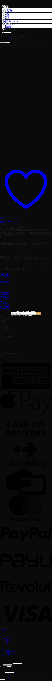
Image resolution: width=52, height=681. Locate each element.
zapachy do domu (11, 254)
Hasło (1, 665)
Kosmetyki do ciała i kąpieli (7, 23)
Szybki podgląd (2, 218)
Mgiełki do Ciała (8, 26)
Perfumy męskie (5, 328)
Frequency (7, 14)
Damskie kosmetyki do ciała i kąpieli (9, 24)
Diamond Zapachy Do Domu (8, 11)
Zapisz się (38, 313)
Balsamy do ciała (8, 27)
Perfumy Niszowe (5, 6)
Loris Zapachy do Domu (7, 8)
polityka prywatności (5, 677)
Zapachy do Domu (5, 7)
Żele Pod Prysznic (9, 25)
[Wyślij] (2, 15)
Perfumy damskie (5, 327)
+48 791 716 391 (2, 340)
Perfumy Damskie (6, 13)
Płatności (3, 322)
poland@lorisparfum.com (4, 338)
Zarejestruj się (2, 679)
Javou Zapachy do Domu (8, 9)
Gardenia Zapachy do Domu (8, 10)
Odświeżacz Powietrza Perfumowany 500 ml (11, 21)
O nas (3, 30)
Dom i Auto (4, 19)
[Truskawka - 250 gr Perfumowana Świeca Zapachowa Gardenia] (26, 136)
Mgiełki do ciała (4, 332)
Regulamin (4, 29)
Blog (3, 28)
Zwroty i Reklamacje (5, 319)
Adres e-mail (2, 672)
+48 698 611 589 (2, 355)
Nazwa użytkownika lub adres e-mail (6, 663)
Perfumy (3, 12)
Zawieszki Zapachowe (7, 20)
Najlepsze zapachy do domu (7, 331)
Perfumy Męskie (6, 15)
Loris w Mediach (5, 5)
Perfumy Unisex (6, 17)
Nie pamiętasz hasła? (3, 668)
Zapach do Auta (6, 22)
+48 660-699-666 (3, 349)
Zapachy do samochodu (6, 330)
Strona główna (2, 38)
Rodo (3, 323)
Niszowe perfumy (5, 329)
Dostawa (3, 321)
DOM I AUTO (8, 38)
